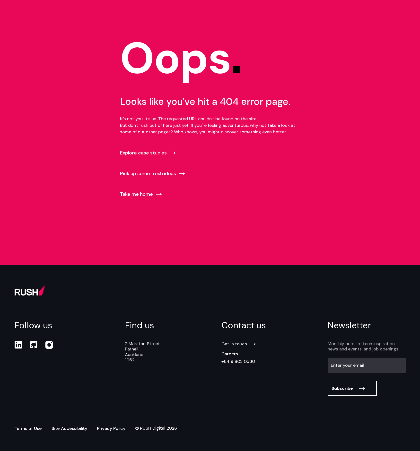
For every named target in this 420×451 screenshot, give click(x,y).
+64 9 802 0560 (238, 361)
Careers (229, 354)
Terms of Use (28, 428)
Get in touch (234, 344)
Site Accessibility (69, 428)
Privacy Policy (111, 428)
